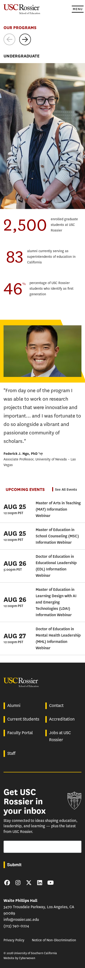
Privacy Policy (14, 940)
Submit (14, 865)
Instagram (17, 882)
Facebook (7, 882)
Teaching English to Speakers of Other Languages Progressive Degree (38, 108)
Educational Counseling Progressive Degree (34, 117)
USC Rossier (22, 9)
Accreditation (62, 719)
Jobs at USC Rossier (60, 736)
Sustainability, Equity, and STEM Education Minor (38, 142)
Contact (56, 705)
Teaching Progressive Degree (23, 99)
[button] (9, 39)
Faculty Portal (20, 733)
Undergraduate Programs (26, 199)
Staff (11, 753)
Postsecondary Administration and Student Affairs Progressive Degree (38, 126)
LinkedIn (39, 882)
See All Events (66, 489)
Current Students (23, 719)
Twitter (28, 882)
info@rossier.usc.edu (21, 919)
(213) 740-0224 (16, 925)
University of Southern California (74, 800)
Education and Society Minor (24, 135)
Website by (19, 958)
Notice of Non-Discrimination (54, 940)
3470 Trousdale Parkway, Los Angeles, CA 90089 (39, 907)
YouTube (50, 882)
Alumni (14, 705)
